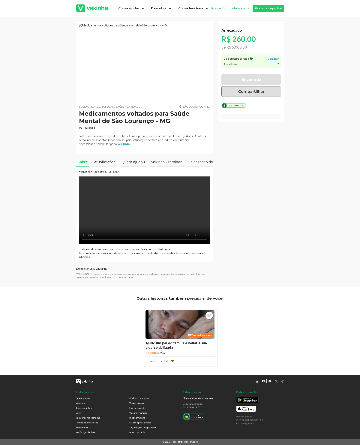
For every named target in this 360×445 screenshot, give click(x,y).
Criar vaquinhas (84, 408)
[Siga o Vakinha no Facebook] (263, 381)
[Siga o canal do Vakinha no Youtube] (269, 381)
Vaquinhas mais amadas (88, 417)
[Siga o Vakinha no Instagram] (257, 381)
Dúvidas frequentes (139, 398)
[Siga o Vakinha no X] (276, 381)
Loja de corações (137, 408)
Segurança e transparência (142, 427)
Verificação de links (85, 432)
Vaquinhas (81, 403)
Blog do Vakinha (137, 417)
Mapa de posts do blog (140, 422)
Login (78, 412)
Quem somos (83, 398)
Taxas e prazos (136, 403)
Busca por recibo (137, 432)
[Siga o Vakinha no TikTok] (282, 381)
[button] (144, 62)
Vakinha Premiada (138, 412)
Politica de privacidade (87, 422)
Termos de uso (83, 427)
